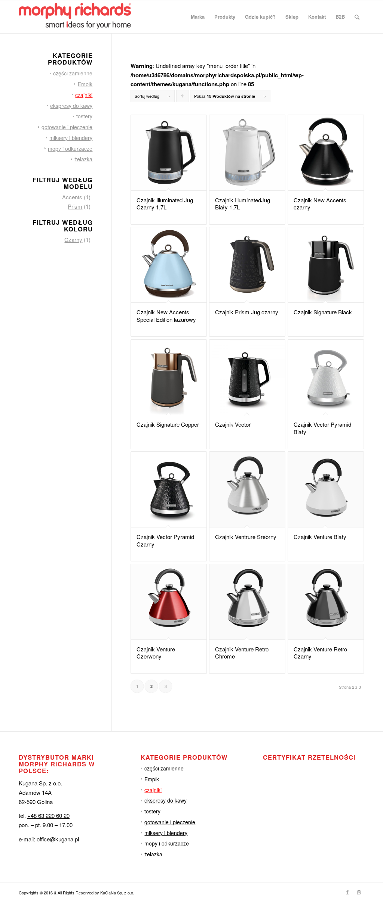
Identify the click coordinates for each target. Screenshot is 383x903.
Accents (72, 197)
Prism (75, 206)
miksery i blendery (70, 137)
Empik (85, 84)
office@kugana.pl (58, 839)
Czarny (73, 239)
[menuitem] (197, 16)
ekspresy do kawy (71, 105)
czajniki (83, 95)
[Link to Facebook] (347, 891)
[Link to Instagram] (358, 891)
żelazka (83, 159)
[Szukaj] (357, 16)
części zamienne (72, 73)
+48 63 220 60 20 (48, 815)
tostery (84, 116)
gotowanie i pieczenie (67, 127)
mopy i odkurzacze (70, 148)
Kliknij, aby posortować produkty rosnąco (183, 97)
